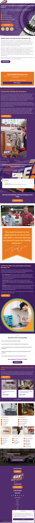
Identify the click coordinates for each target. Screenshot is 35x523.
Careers (17, 471)
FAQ (17, 506)
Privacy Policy (26, 521)
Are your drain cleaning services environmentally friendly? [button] (13, 356)
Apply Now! (17, 82)
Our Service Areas (17, 460)
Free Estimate (17, 200)
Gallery (17, 503)
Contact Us (17, 362)
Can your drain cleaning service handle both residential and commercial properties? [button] (16, 348)
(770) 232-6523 (5, 22)
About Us (17, 499)
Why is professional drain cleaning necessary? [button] (11, 341)
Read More (6, 377)
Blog (17, 508)
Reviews (17, 501)
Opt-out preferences (21, 521)
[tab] (14, 399)
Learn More (17, 487)
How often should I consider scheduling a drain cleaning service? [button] (14, 344)
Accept (23, 519)
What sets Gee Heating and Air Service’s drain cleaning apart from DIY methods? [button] (16, 352)
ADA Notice (17, 504)
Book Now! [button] (7, 24)
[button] (33, 511)
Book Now (6, 61)
